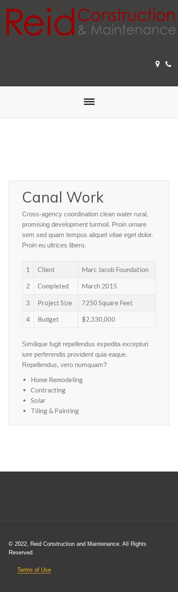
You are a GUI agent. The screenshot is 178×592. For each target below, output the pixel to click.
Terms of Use (34, 570)
